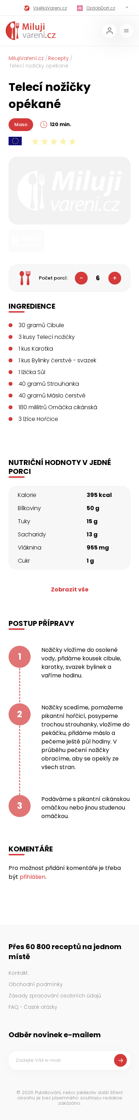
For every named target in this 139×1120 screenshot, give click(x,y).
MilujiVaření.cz (26, 58)
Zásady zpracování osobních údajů (55, 995)
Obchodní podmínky (36, 984)
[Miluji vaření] (31, 30)
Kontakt (18, 972)
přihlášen (32, 877)
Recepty (58, 58)
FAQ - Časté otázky (33, 1007)
